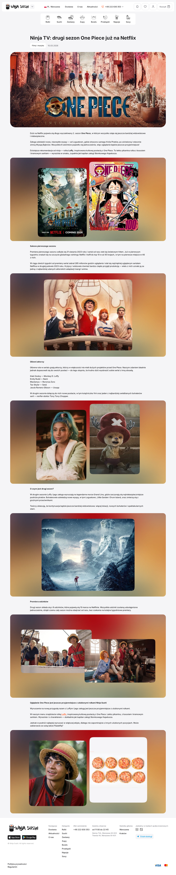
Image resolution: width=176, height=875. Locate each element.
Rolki (64, 829)
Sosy (64, 856)
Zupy (64, 841)
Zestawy (66, 837)
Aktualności (92, 7)
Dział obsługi (144, 836)
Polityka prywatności (17, 864)
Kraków (122, 833)
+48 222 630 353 (81, 829)
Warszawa (124, 829)
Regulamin (12, 867)
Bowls (65, 845)
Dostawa (69, 7)
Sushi (64, 833)
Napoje (65, 852)
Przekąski (66, 848)
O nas (80, 7)
